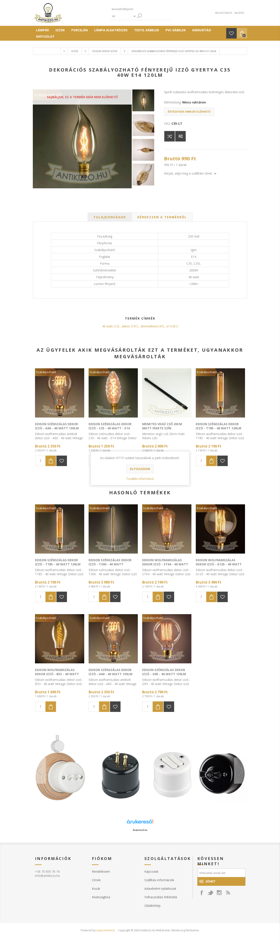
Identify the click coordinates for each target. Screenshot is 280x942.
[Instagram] (219, 892)
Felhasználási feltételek (160, 897)
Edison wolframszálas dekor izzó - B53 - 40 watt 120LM (57, 674)
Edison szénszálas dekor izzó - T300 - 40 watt (110, 562)
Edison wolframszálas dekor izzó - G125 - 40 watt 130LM (219, 564)
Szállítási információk (159, 880)
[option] (140, 770)
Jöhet (210, 881)
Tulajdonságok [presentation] (109, 217)
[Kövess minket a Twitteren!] (210, 892)
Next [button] (240, 770)
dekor (126, 326)
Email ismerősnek (180, 136)
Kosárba (51, 461)
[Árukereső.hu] (140, 824)
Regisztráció (223, 12)
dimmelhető (149, 326)
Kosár (96, 888)
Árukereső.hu (140, 830)
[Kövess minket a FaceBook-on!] (201, 892)
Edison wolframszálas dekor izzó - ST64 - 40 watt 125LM (165, 564)
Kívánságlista (101, 897)
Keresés (139, 16)
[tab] (110, 217)
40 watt (107, 326)
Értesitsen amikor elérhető (189, 111)
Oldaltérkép (152, 906)
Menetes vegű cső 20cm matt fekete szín (162, 426)
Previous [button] (39, 770)
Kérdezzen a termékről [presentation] (162, 217)
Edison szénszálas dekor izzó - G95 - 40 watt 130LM (164, 672)
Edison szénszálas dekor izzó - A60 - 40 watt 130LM (57, 426)
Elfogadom (140, 469)
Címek (96, 880)
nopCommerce (105, 930)
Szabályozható (46, 372)
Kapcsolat (151, 871)
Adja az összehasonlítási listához (169, 136)
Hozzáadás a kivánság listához (61, 461)
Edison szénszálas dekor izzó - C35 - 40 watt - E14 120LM (110, 428)
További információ (140, 479)
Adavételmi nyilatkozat (160, 888)
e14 (169, 326)
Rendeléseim (101, 871)
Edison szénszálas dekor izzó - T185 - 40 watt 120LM (218, 426)
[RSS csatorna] (228, 892)
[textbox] (131, 9)
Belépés (239, 12)
